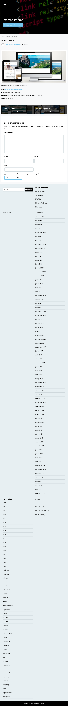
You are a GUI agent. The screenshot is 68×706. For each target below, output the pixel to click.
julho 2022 (38, 280)
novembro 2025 (40, 232)
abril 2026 (38, 228)
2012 (4, 507)
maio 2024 (38, 252)
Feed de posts (39, 507)
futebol (5, 629)
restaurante (7, 673)
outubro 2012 (39, 442)
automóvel (6, 590)
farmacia (5, 621)
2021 (4, 542)
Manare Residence (41, 203)
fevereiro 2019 (40, 331)
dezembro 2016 (40, 363)
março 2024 (39, 260)
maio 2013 (38, 430)
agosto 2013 (39, 422)
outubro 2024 (39, 248)
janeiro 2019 (39, 335)
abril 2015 (38, 394)
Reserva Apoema (9, 109)
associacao (6, 586)
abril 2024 (38, 256)
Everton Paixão (13, 20)
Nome (7, 156)
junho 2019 (39, 327)
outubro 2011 (39, 474)
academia (6, 570)
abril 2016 (38, 375)
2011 (4, 503)
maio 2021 (38, 307)
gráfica (5, 637)
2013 (4, 511)
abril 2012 (38, 462)
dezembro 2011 (40, 466)
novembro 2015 (40, 383)
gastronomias (7, 633)
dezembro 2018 (40, 339)
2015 (4, 519)
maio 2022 (38, 288)
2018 (4, 530)
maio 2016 (38, 371)
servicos (5, 681)
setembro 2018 (40, 343)
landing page (7, 653)
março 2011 (39, 489)
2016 (4, 523)
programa (6, 669)
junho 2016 (39, 367)
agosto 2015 (39, 390)
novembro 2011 (40, 470)
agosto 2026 (39, 216)
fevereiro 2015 (40, 398)
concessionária (8, 606)
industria (6, 645)
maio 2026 (38, 224)
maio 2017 (38, 355)
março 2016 (39, 379)
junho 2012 (39, 454)
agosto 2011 (39, 477)
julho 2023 (38, 264)
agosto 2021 (39, 300)
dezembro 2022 (40, 272)
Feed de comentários (42, 511)
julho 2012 (38, 450)
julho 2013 (38, 426)
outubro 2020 (39, 319)
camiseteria (6, 598)
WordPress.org (40, 515)
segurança (6, 677)
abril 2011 (38, 485)
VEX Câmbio (39, 195)
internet (5, 649)
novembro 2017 (40, 347)
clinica (5, 602)
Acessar (37, 503)
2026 (4, 566)
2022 (4, 546)
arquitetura (6, 582)
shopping (6, 685)
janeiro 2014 (39, 414)
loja (4, 657)
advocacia (6, 574)
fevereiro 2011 (40, 493)
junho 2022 (39, 284)
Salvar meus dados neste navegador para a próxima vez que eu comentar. (31, 174)
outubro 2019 (39, 323)
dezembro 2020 (40, 311)
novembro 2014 (40, 402)
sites (15, 37)
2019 (4, 534)
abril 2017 (38, 359)
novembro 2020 (40, 315)
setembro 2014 (40, 406)
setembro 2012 (40, 446)
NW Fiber (38, 199)
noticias (5, 661)
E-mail (37, 156)
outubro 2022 (39, 276)
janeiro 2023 (39, 268)
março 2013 (39, 438)
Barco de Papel (40, 191)
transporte (6, 697)
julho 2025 (38, 236)
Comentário (9, 132)
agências (5, 578)
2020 (4, 538)
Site (5, 165)
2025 (3, 37)
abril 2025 (38, 240)
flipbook (5, 625)
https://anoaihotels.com (13, 90)
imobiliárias (9, 37)
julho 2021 (38, 303)
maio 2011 (38, 481)
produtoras (6, 665)
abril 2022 (38, 292)
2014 (4, 515)
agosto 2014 (39, 410)
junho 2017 (39, 351)
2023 (4, 554)
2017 (4, 527)
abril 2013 (38, 434)
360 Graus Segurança (42, 109)
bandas (5, 594)
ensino (5, 614)
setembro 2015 (40, 387)
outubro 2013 (39, 418)
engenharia (6, 610)
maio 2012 (38, 458)
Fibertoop (38, 207)
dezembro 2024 (40, 244)
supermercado (7, 693)
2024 (4, 558)
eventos (5, 617)
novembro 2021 (40, 296)
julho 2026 (38, 220)
